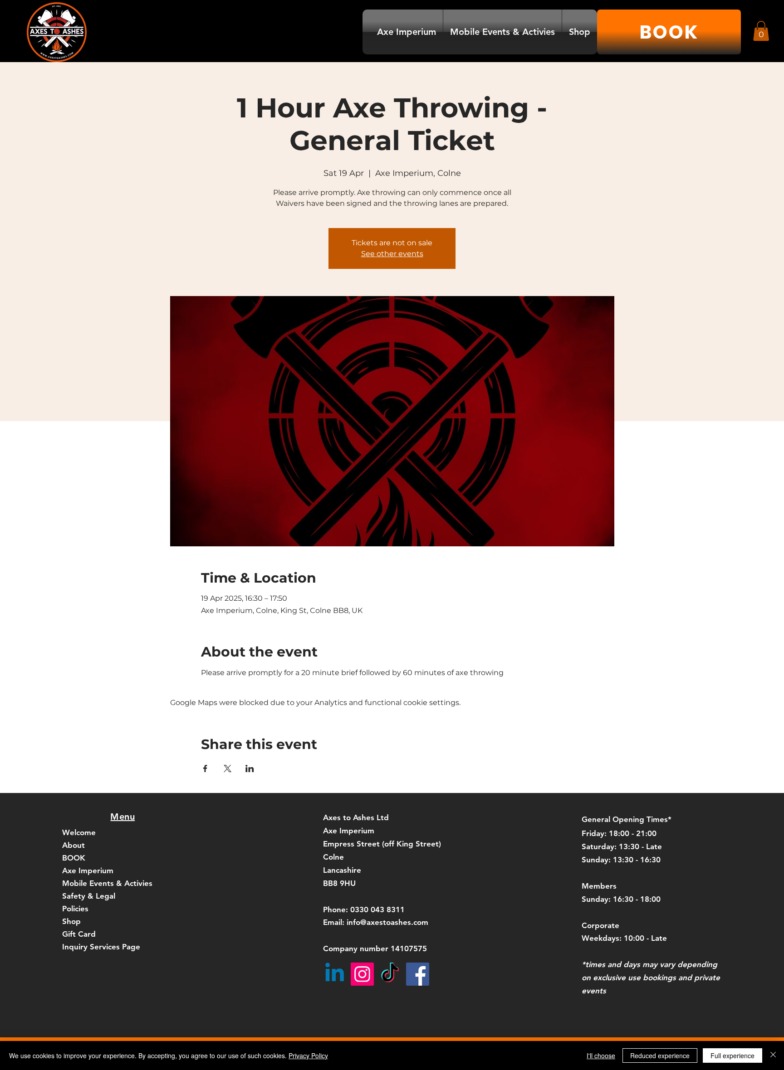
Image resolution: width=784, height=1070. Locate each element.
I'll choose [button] (601, 1055)
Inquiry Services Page (101, 946)
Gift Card (79, 934)
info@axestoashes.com (387, 922)
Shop (71, 921)
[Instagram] (362, 974)
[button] (761, 31)
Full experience (732, 1055)
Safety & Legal (88, 895)
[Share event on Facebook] (205, 768)
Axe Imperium (87, 870)
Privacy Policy (308, 1055)
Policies (75, 908)
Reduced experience (660, 1055)
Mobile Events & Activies (107, 883)
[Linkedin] (334, 974)
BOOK (73, 857)
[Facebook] (417, 974)
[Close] (773, 1055)
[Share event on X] (227, 768)
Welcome (79, 832)
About (73, 845)
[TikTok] (390, 974)
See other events (392, 253)
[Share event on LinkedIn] (249, 768)
